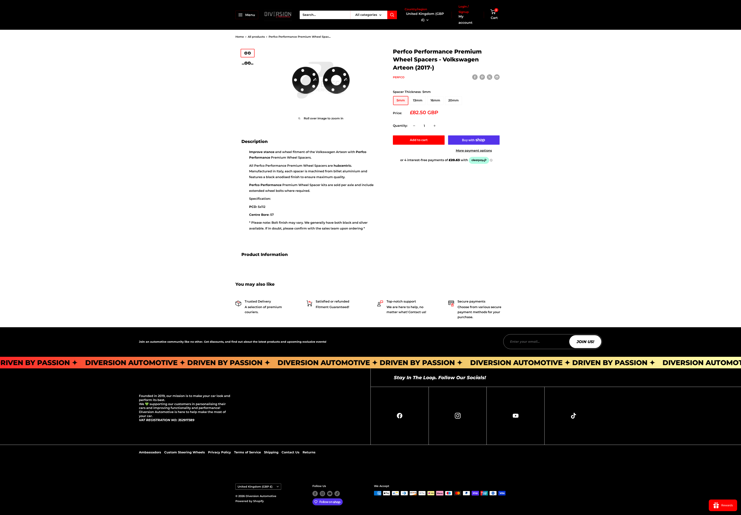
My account (465, 19)
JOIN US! (585, 341)
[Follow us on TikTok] (337, 493)
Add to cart (419, 140)
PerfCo (398, 77)
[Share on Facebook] (475, 77)
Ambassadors (150, 452)
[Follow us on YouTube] (329, 493)
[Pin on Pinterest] (482, 77)
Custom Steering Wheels (184, 452)
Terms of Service (247, 452)
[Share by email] (497, 77)
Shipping (271, 452)
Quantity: (400, 125)
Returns (309, 452)
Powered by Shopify (249, 501)
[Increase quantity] (435, 126)
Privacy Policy (219, 452)
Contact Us (290, 452)
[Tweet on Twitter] (489, 77)
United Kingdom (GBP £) (255, 486)
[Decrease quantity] (414, 126)
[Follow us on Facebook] (315, 493)
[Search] (392, 15)
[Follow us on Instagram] (322, 493)
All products (256, 36)
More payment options (474, 150)
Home (239, 36)
